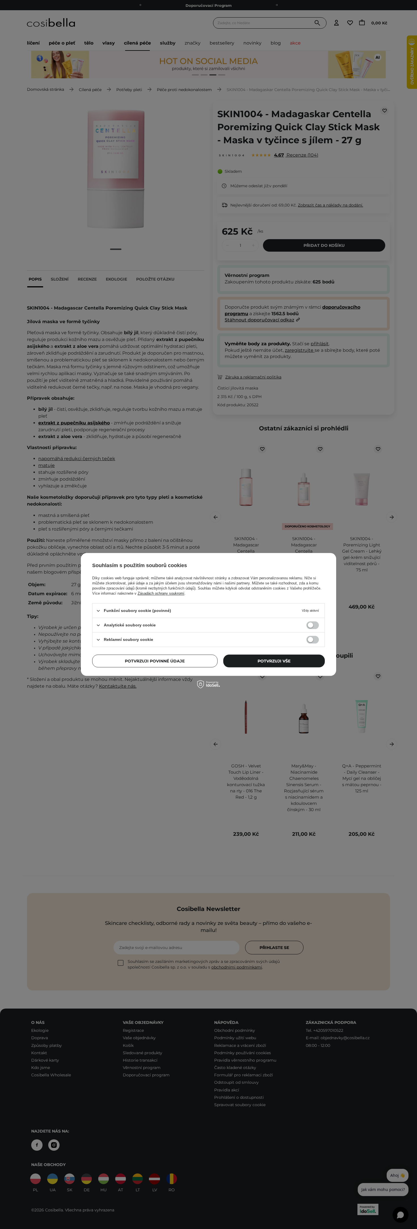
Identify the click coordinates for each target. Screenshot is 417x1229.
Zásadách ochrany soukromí (161, 593)
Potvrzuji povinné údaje (155, 661)
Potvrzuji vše (274, 661)
